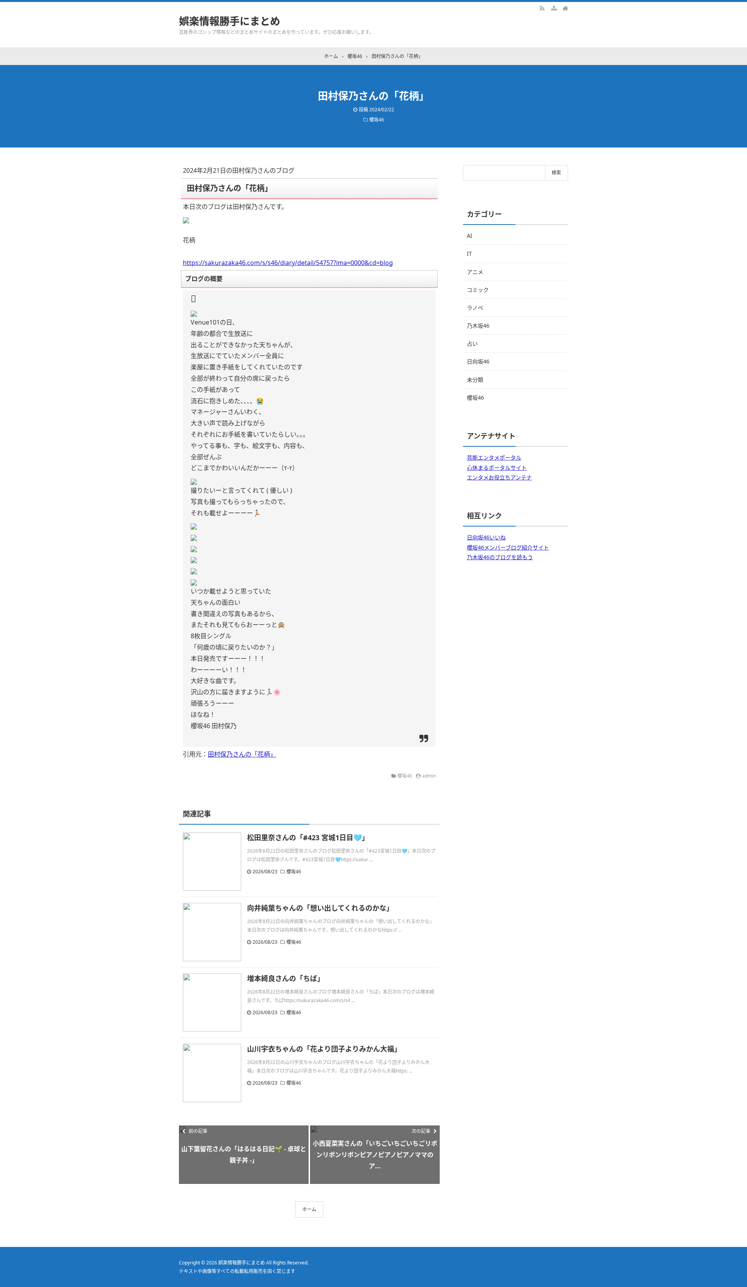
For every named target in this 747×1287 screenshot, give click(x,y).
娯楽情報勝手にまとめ (229, 21)
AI (469, 235)
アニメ (475, 272)
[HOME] (565, 8)
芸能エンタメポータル (494, 457)
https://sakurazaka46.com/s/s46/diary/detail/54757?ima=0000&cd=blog (288, 262)
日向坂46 (478, 361)
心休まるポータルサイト (497, 467)
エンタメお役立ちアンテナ (499, 477)
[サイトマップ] (553, 8)
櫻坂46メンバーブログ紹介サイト (508, 547)
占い (472, 343)
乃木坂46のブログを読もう (500, 557)
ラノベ (475, 307)
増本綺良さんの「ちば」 (285, 978)
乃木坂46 (478, 325)
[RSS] (542, 8)
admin (429, 776)
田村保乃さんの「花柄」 (242, 754)
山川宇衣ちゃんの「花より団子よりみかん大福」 (324, 1048)
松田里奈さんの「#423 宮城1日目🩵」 (308, 837)
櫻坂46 (376, 119)
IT (469, 253)
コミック (478, 289)
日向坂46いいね (486, 537)
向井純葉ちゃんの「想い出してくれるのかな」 (320, 908)
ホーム (309, 1209)
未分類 (475, 379)
